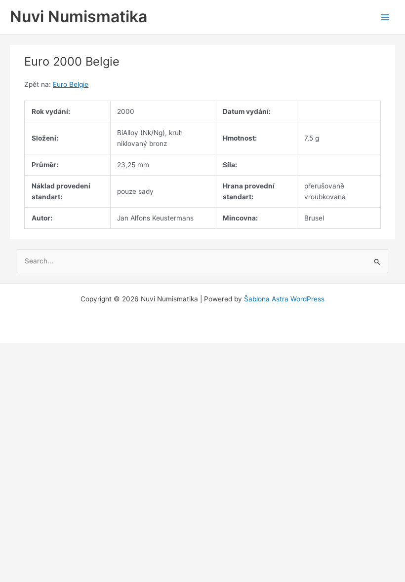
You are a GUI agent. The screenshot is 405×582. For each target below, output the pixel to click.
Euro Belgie (70, 84)
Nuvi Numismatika (78, 16)
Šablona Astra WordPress (284, 299)
